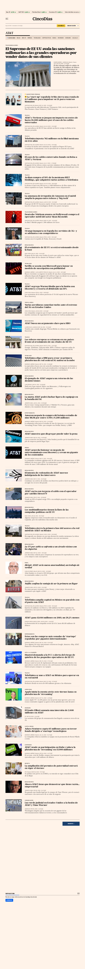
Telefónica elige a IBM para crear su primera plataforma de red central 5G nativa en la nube (50, 359)
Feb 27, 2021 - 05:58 (40, 497)
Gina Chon (28, 253)
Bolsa (18, 38)
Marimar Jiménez (30, 272)
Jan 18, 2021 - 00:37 (37, 516)
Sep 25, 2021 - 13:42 (50, 345)
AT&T (9, 33)
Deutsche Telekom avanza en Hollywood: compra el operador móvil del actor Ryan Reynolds (52, 216)
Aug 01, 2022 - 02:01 (37, 253)
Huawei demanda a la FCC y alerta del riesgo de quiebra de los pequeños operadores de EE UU (50, 656)
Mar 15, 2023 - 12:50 (50, 220)
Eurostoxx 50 (53, 12)
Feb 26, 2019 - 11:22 (37, 809)
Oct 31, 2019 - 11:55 (46, 698)
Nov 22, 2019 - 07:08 (50, 681)
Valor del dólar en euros (72, 12)
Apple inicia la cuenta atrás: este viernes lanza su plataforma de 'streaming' (50, 693)
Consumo (68, 38)
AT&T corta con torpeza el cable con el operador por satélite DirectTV (51, 492)
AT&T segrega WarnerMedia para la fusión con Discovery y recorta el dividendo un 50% (50, 288)
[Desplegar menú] (6, 18)
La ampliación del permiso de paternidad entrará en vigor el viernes (51, 767)
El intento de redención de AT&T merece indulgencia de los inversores (46, 474)
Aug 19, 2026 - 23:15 (62, 63)
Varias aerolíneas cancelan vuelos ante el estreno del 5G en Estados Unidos (51, 306)
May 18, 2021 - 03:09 (40, 437)
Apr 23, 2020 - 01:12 (40, 587)
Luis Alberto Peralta (42, 272)
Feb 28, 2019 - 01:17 (40, 790)
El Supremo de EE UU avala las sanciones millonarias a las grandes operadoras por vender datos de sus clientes (41, 52)
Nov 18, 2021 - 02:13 (44, 327)
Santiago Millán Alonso (32, 126)
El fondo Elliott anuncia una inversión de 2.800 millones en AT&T (49, 711)
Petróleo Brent (36, 12)
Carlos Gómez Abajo (31, 571)
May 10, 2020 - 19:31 (40, 553)
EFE (26, 772)
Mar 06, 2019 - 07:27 (38, 772)
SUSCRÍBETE (61, 25)
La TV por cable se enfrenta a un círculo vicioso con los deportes (51, 548)
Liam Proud (28, 384)
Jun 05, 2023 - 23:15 (50, 202)
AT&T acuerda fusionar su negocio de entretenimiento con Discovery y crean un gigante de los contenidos (51, 452)
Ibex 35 (8, 12)
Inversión (61, 38)
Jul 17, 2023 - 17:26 (50, 163)
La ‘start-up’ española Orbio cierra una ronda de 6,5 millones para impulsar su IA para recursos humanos (52, 99)
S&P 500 (21, 12)
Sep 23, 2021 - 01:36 (46, 364)
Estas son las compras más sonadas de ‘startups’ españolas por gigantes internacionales (50, 638)
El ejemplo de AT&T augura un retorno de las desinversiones (49, 380)
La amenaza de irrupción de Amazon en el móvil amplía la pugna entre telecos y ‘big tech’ (50, 197)
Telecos (27, 115)
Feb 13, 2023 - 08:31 (50, 237)
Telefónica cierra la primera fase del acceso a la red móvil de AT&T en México (52, 529)
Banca (54, 38)
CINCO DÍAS (28, 292)
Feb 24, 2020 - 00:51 (50, 606)
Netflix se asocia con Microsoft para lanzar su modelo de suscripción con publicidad (49, 267)
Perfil (27, 562)
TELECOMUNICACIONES (11, 45)
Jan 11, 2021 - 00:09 (50, 534)
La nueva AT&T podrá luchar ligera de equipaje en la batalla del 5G (51, 398)
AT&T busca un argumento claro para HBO (47, 323)
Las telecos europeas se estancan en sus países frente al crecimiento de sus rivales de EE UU (49, 341)
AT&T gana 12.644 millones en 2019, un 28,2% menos (52, 618)
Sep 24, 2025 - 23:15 (45, 105)
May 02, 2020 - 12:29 (44, 571)
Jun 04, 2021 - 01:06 (38, 384)
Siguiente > (71, 823)
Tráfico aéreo (29, 302)
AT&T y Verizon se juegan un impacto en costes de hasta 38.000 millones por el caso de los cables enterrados (51, 120)
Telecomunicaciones (31, 212)
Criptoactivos (46, 38)
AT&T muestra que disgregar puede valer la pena (51, 434)
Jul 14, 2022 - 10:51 (59, 272)
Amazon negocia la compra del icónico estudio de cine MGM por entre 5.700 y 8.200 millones (51, 417)
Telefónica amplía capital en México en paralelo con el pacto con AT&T (52, 601)
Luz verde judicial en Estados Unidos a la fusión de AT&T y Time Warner (51, 804)
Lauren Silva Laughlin (31, 327)
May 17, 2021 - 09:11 (46, 458)
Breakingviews (29, 245)
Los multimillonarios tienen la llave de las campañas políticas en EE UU (47, 511)
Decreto (27, 763)
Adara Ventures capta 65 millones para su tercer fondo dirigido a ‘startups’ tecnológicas (51, 730)
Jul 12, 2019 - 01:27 (46, 735)
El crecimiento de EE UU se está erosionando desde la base (52, 249)
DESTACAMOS (11, 37)
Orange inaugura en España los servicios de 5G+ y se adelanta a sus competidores (51, 232)
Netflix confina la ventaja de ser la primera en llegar (51, 584)
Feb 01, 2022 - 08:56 (42, 292)
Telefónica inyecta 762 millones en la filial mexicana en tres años (52, 140)
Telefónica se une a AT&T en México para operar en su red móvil (52, 676)
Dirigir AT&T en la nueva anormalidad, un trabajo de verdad (52, 566)
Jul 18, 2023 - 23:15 (50, 126)
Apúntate (9, 900)
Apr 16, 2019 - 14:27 (46, 753)
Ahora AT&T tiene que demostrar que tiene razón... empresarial (52, 785)
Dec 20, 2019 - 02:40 (46, 642)
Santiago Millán (29, 105)
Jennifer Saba (29, 403)
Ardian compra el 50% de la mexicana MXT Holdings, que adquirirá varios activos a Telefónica (51, 179)
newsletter (10, 893)
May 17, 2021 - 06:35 (40, 479)
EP (25, 716)
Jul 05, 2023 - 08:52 (50, 183)
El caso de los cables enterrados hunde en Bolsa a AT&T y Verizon (51, 158)
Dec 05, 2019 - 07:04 (46, 661)
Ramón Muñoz (58, 62)
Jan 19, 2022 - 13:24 (42, 311)
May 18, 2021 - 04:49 (46, 421)
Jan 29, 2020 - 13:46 (47, 621)
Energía (30, 38)
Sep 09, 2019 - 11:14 (33, 716)
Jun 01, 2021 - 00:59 (40, 403)
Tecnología (37, 38)
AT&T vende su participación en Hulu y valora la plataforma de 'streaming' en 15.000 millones (50, 748)
